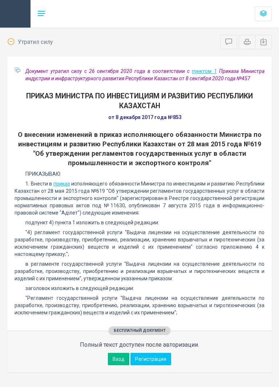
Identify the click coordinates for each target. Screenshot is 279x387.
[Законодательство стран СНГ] (15, 14)
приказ (61, 184)
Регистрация (150, 359)
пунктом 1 (204, 71)
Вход (119, 359)
